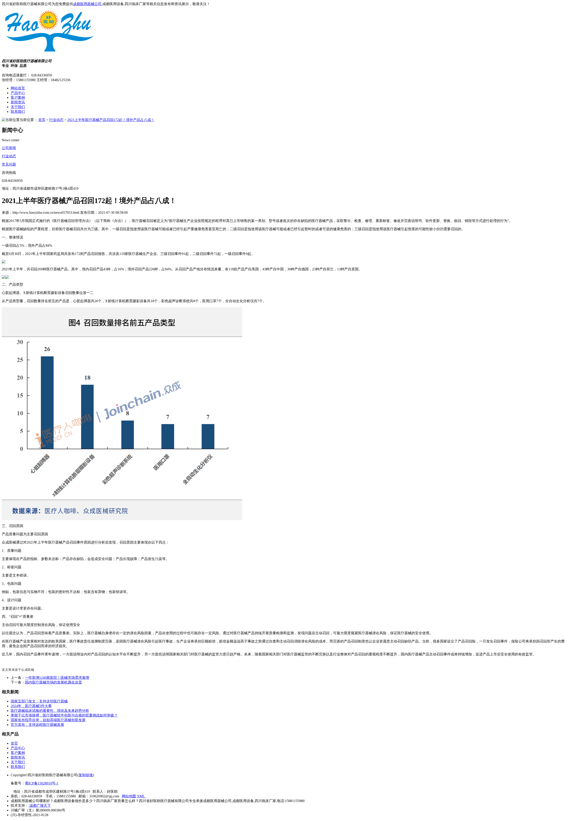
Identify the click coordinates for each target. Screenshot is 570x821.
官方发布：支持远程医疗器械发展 (37, 725)
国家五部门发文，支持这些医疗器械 (39, 701)
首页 (41, 120)
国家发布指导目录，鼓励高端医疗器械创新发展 (48, 720)
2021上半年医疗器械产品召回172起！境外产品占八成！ (111, 120)
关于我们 (18, 107)
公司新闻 (9, 148)
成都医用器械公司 (87, 4)
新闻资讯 (18, 102)
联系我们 (18, 111)
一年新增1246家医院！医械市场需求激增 (57, 677)
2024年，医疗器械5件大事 (31, 706)
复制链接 (86, 775)
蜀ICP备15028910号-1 (41, 783)
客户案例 (18, 97)
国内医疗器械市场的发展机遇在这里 (53, 682)
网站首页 (18, 88)
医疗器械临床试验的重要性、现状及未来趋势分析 (50, 710)
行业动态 (56, 120)
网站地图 (129, 796)
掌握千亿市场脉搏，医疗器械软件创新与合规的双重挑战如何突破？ (64, 715)
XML (141, 796)
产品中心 (18, 93)
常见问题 (9, 164)
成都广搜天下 (39, 805)
